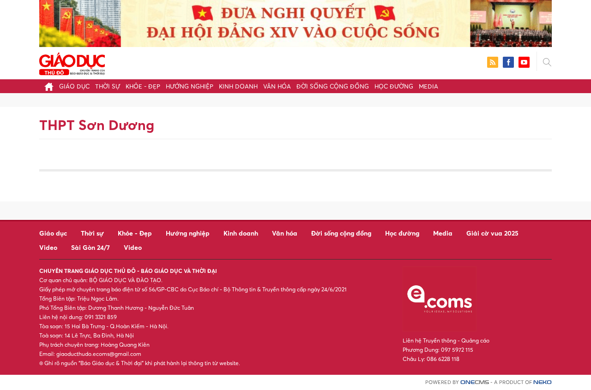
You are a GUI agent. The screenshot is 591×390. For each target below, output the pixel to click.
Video (48, 247)
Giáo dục (74, 86)
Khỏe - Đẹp (143, 86)
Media (428, 86)
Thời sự (107, 86)
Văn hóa (277, 86)
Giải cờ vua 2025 (492, 233)
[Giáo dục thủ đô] (72, 62)
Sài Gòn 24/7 (90, 247)
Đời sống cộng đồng (332, 86)
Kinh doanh (238, 86)
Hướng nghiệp (189, 86)
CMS (474, 382)
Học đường (393, 86)
